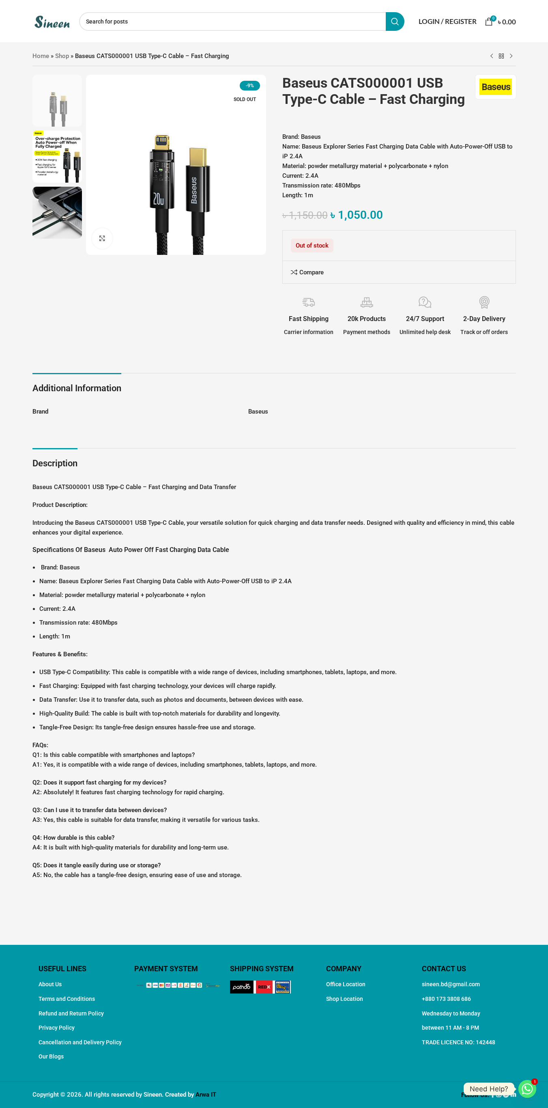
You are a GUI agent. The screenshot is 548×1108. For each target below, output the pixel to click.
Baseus (70, 567)
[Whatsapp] (527, 1089)
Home (40, 56)
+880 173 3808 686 (446, 999)
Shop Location (344, 999)
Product (43, 505)
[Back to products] (501, 56)
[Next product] (511, 56)
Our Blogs (51, 1056)
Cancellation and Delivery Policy (80, 1042)
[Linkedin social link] (513, 1095)
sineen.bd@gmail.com (451, 984)
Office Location (345, 984)
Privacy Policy (57, 1027)
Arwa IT (206, 1094)
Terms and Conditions (67, 999)
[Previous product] (491, 56)
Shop (62, 56)
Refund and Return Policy (71, 1013)
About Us (50, 984)
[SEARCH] (395, 21)
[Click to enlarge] (102, 238)
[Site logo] (51, 20)
